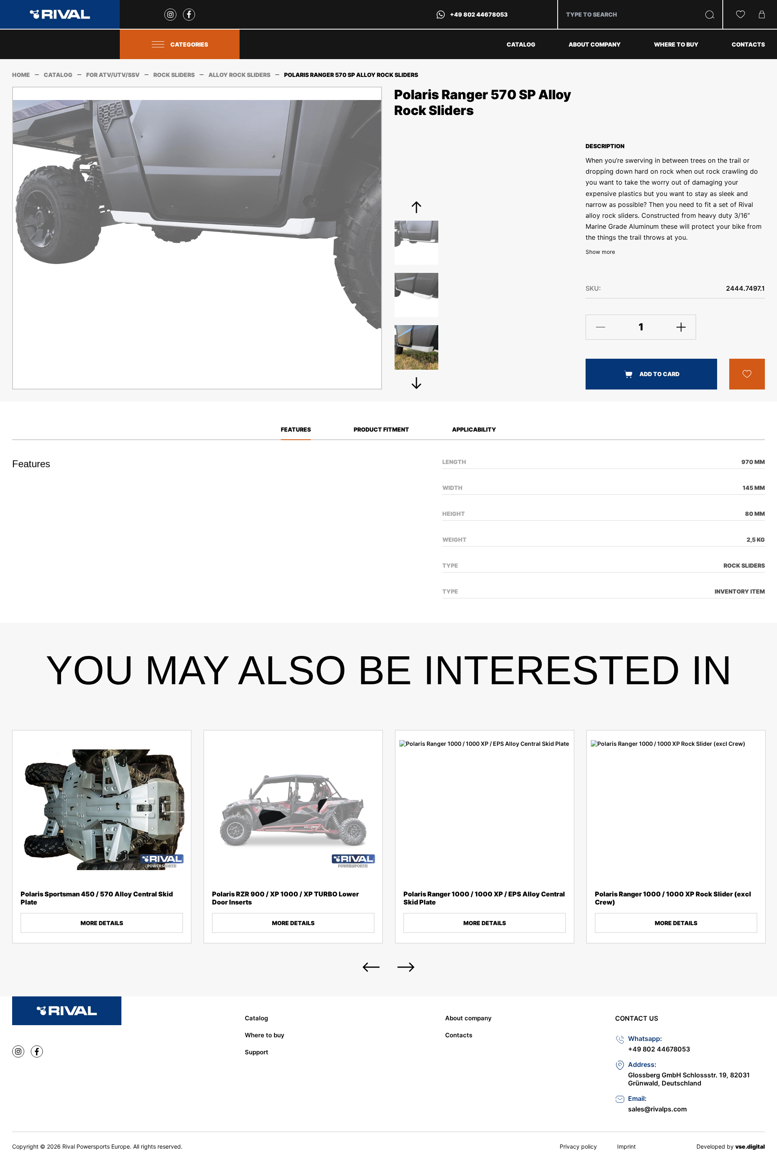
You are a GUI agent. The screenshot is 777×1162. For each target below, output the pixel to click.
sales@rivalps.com (657, 1109)
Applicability (474, 429)
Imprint (626, 1146)
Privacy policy (578, 1146)
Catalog (521, 44)
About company (595, 44)
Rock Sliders (174, 74)
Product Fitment (381, 429)
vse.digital (750, 1146)
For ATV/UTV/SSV (113, 74)
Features (296, 429)
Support (256, 1052)
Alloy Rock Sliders (239, 74)
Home (21, 74)
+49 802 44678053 (478, 14)
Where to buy (676, 44)
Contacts (748, 44)
